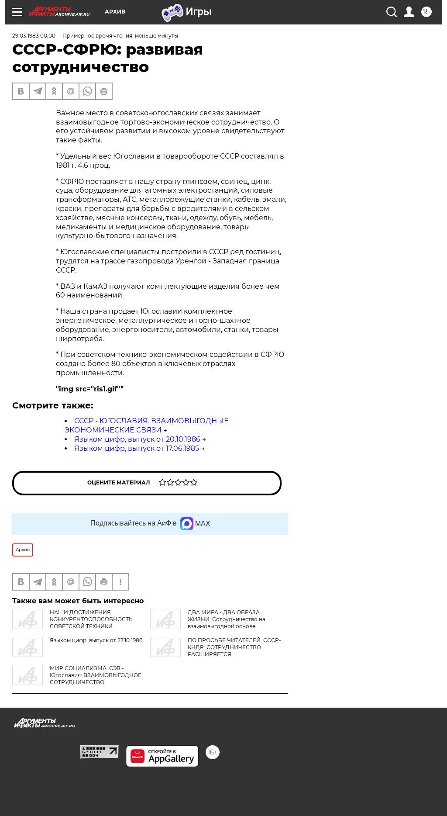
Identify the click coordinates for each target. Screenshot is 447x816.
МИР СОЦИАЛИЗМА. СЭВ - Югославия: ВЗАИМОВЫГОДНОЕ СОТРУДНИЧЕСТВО (95, 675)
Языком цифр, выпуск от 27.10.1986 (96, 640)
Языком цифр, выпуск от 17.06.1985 (136, 448)
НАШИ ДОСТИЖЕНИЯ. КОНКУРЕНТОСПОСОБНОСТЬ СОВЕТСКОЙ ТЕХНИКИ (91, 619)
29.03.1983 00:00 (33, 35)
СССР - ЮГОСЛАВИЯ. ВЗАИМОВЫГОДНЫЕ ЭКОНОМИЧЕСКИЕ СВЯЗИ (147, 425)
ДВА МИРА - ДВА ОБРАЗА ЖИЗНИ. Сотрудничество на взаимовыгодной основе (226, 619)
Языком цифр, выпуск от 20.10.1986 (137, 439)
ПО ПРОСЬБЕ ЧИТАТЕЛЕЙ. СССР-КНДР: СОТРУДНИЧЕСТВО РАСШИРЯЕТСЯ (234, 647)
